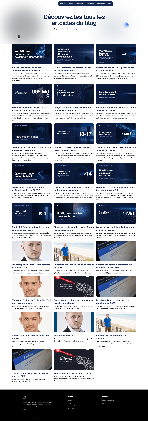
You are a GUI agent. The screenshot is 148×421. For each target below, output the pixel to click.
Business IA (71, 408)
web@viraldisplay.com (108, 400)
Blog (109, 4)
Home (70, 400)
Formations (79, 4)
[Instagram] (103, 404)
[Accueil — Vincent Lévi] (37, 4)
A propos (70, 4)
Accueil (62, 4)
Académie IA (72, 406)
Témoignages (100, 4)
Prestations (90, 4)
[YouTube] (106, 404)
